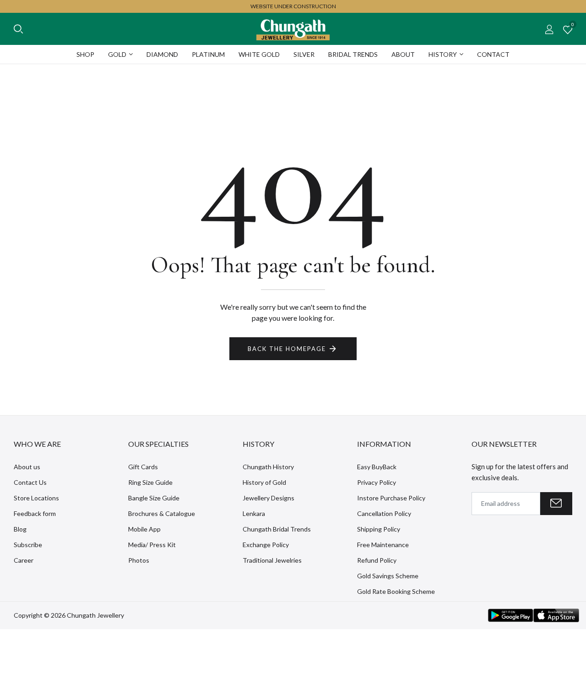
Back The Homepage (287, 348)
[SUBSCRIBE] (556, 503)
